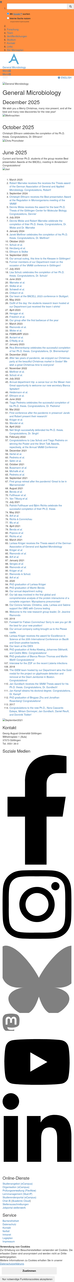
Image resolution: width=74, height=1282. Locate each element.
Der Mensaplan (15, 50)
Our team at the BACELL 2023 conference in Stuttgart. (39, 296)
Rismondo (18, 553)
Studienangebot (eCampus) (18, 1183)
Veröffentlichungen (17, 36)
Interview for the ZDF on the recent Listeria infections (38, 663)
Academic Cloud (21, 1200)
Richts (15, 536)
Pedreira (17, 474)
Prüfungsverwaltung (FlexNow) (19, 1190)
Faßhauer (17, 495)
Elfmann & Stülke (18, 251)
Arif (14, 515)
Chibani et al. (16, 292)
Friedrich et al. (17, 316)
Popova (16, 533)
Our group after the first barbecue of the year (34, 320)
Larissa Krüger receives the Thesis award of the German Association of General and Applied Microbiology (40, 544)
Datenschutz (9, 1224)
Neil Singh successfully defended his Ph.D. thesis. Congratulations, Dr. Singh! (36, 431)
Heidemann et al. (18, 392)
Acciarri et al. (16, 337)
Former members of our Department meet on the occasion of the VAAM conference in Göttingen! (36, 263)
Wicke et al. (15, 330)
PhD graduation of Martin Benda (27, 587)
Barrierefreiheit (11, 1220)
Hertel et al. (15, 454)
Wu (14, 522)
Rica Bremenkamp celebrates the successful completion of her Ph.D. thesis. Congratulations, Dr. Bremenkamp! (39, 349)
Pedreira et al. (17, 457)
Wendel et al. (16, 423)
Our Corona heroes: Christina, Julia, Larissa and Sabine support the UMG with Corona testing (39, 606)
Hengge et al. (16, 313)
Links (10, 46)
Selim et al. (15, 460)
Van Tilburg (18, 498)
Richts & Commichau (20, 519)
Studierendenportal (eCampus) (19, 1197)
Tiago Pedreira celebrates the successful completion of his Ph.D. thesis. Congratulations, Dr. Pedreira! (39, 404)
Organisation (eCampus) (16, 1187)
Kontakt (11, 43)
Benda (16, 491)
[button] (7, 70)
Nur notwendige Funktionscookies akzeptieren (27, 1279)
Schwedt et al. (17, 289)
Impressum (9, 1241)
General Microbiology (14, 67)
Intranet (7, 1234)
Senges (16, 563)
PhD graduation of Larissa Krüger (27, 584)
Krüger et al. (16, 419)
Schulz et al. (16, 244)
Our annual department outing (25, 591)
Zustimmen (29, 1271)
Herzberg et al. (17, 248)
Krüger (16, 550)
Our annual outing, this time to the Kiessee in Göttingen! (39, 258)
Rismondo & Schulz (20, 574)
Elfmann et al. (16, 395)
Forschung (13, 29)
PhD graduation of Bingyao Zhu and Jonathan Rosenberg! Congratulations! (34, 699)
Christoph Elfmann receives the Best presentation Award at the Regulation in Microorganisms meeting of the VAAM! (40, 200)
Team (10, 32)
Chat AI (7, 1200)
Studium (11, 39)
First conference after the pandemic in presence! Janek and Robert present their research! (39, 414)
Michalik (16, 471)
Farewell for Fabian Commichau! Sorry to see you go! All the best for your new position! (40, 623)
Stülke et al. (15, 286)
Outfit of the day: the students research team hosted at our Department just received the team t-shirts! (39, 304)
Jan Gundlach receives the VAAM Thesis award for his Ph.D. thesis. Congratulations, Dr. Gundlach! (38, 685)
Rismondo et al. (18, 327)
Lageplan (8, 1238)
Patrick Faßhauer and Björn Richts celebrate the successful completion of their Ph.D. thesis (35, 507)
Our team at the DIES (21, 646)
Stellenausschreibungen (16, 1204)
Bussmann (18, 467)
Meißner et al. (17, 371)
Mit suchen (20, 14)
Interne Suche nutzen (20, 18)
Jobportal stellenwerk (14, 1207)
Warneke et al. (17, 282)
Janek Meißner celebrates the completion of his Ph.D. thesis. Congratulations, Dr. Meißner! (38, 236)
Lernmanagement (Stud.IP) (17, 1194)
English (65, 77)
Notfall (6, 1231)
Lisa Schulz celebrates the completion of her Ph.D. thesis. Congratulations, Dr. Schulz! (36, 273)
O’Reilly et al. (16, 340)
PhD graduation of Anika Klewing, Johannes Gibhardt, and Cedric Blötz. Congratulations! (38, 651)
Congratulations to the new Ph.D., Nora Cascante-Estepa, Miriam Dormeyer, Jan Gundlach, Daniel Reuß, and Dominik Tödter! (39, 711)
